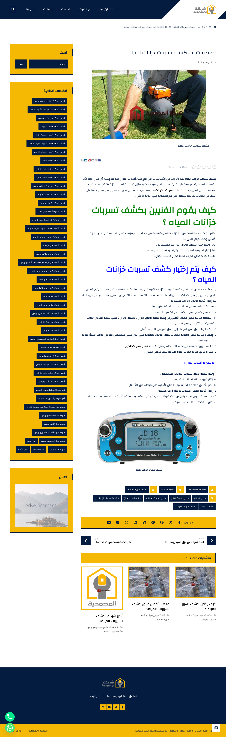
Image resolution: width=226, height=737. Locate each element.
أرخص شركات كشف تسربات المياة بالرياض (46, 229)
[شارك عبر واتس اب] (126, 522)
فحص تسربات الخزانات (156, 498)
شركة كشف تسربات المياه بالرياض (102, 627)
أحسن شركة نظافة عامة (54, 161)
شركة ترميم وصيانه (156, 615)
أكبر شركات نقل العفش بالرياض (50, 390)
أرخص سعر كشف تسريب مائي (51, 212)
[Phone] (10, 717)
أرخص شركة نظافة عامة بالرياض (50, 305)
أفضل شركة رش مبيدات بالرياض (50, 364)
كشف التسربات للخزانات (169, 190)
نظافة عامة (38, 449)
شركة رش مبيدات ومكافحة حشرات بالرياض (45, 407)
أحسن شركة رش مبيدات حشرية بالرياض (47, 110)
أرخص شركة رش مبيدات (54, 245)
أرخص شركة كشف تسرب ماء (52, 279)
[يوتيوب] (109, 707)
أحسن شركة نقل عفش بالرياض (51, 195)
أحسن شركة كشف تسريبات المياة (49, 152)
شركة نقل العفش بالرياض (53, 441)
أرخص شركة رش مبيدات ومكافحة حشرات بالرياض (42, 262)
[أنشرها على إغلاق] (170, 522)
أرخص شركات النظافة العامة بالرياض (48, 220)
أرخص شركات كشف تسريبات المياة (49, 237)
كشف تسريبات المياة (137, 490)
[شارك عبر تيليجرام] (117, 522)
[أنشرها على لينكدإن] (135, 522)
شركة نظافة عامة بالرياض (53, 415)
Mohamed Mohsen (197, 490)
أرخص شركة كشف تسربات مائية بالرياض (47, 271)
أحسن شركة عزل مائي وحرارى (51, 118)
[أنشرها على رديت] (153, 522)
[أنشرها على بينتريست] (161, 522)
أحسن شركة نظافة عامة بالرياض (50, 169)
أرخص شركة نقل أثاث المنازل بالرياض (48, 313)
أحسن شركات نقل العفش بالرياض (49, 101)
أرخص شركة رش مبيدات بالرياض (50, 254)
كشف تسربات (207, 507)
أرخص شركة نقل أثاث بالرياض (52, 322)
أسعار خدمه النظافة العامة (52, 347)
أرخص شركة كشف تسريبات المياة (49, 288)
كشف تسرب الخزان (132, 498)
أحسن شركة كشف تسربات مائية (50, 135)
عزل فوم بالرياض (57, 449)
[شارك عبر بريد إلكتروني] (108, 522)
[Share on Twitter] (96, 160)
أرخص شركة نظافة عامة (54, 296)
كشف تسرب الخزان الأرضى (107, 498)
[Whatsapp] (10, 728)
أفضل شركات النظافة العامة (52, 356)
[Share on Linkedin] (85, 160)
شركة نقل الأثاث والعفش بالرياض (49, 432)
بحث (21, 64)
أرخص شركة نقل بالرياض (54, 330)
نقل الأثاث (22, 449)
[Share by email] (82, 160)
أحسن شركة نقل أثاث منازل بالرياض (49, 186)
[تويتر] (116, 707)
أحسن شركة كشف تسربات (53, 127)
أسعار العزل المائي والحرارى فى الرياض (47, 339)
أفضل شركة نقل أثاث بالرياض (52, 381)
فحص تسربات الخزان (136, 346)
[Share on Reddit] (92, 160)
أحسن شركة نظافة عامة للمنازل (50, 178)
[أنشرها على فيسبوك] (179, 522)
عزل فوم (31, 441)
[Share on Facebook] (99, 160)
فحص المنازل (200, 498)
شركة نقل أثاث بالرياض (54, 424)
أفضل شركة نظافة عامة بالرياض (50, 373)
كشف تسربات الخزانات (185, 507)
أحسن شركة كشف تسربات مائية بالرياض (47, 144)
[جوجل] (103, 707)
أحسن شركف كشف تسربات (52, 203)
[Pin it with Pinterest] (89, 160)
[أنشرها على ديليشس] (144, 522)
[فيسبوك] (122, 707)
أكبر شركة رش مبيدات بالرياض (51, 398)
